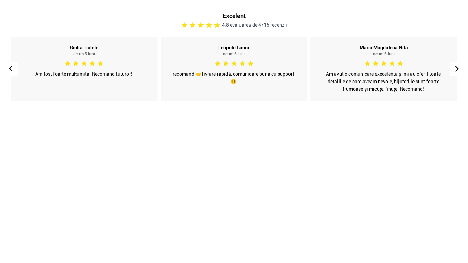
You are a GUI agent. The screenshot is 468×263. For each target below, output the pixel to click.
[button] (457, 69)
